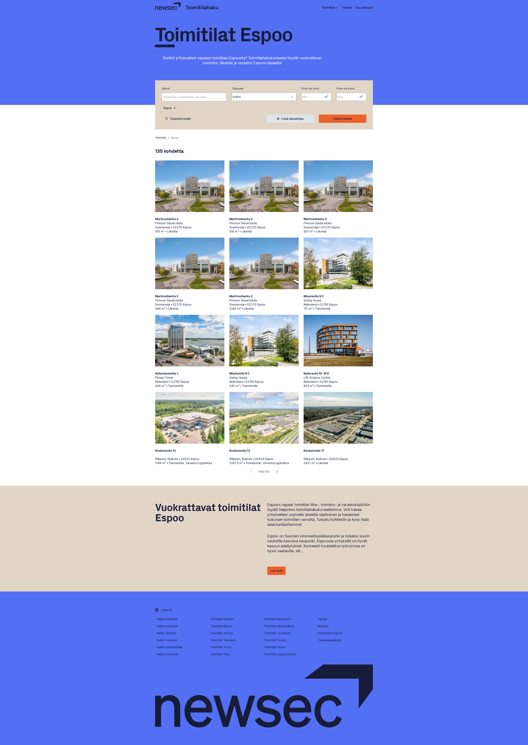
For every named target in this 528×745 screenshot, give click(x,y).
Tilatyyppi (237, 88)
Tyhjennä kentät (180, 118)
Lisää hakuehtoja (292, 118)
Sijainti (166, 88)
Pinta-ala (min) (310, 88)
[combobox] (188, 97)
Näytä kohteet (342, 118)
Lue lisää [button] (276, 570)
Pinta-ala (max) (345, 88)
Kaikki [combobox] (237, 96)
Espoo (168, 108)
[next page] (277, 472)
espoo (174, 137)
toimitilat (160, 137)
